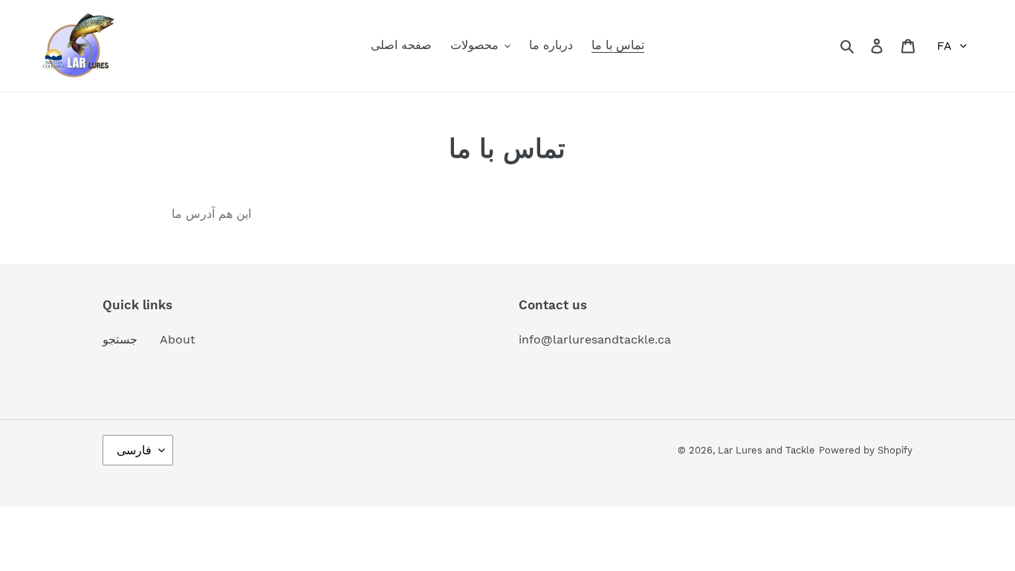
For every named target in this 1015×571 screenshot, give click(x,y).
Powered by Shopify (865, 450)
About (177, 339)
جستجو (120, 339)
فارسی (134, 450)
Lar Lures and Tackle (766, 450)
